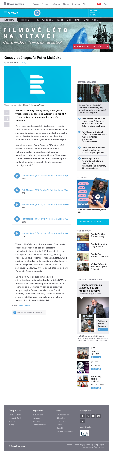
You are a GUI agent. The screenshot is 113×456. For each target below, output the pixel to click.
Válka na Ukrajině (16, 415)
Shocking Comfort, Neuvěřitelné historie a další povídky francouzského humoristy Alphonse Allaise (94, 163)
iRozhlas (36, 4)
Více (95, 20)
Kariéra (59, 425)
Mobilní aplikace (39, 425)
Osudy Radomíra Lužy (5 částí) (99, 245)
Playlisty (60, 20)
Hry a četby (82, 184)
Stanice (66, 4)
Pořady (35, 20)
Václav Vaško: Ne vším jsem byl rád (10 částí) (99, 266)
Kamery (93, 15)
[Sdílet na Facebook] (6, 112)
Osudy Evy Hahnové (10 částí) (99, 255)
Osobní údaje (79, 445)
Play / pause (17, 176)
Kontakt (59, 428)
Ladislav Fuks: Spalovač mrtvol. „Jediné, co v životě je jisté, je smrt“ (93, 150)
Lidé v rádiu (61, 421)
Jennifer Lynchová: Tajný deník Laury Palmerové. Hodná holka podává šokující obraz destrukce (93, 122)
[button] (67, 176)
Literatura (9, 20)
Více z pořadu (84, 231)
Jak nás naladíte (63, 415)
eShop (11, 425)
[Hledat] (106, 4)
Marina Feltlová (24, 306)
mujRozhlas (56, 4)
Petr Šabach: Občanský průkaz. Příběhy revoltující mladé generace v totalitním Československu (94, 137)
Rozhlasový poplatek (64, 431)
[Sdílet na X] (6, 118)
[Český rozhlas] (14, 4)
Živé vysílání (83, 199)
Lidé (69, 20)
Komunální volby (15, 418)
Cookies (69, 445)
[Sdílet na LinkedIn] (6, 124)
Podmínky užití (91, 445)
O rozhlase (76, 4)
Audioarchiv (95, 13)
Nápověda (60, 418)
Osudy (23, 63)
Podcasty (36, 421)
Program (45, 4)
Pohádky (81, 191)
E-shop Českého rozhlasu (90, 279)
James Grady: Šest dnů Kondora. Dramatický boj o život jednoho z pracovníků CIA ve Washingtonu (92, 109)
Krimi (80, 187)
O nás (86, 20)
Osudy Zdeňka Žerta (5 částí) (98, 235)
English (101, 445)
